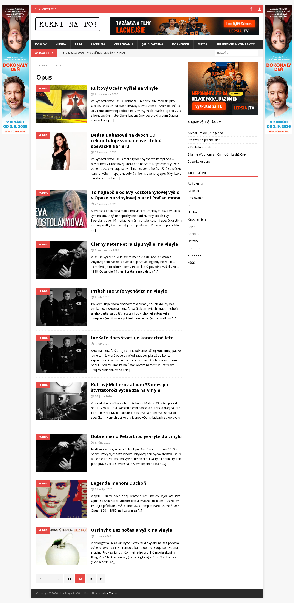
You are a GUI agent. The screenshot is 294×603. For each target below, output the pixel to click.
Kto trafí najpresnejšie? (204, 140)
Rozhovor (180, 44)
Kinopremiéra (197, 219)
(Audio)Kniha (152, 44)
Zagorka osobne (199, 161)
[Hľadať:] (236, 52)
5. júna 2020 (102, 442)
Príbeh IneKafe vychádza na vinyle (129, 291)
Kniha (191, 227)
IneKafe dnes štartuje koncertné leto (132, 338)
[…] (112, 120)
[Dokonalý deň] (278, 132)
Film (78, 44)
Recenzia (98, 44)
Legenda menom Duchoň (118, 483)
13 (91, 579)
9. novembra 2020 (106, 94)
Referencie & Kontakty (235, 44)
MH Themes (111, 593)
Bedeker (193, 191)
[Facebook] (251, 9)
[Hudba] (61, 104)
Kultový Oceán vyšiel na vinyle (124, 88)
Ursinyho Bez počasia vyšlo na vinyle (131, 530)
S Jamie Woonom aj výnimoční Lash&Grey (217, 154)
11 (69, 579)
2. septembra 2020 (107, 250)
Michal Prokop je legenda (205, 133)
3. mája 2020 (103, 536)
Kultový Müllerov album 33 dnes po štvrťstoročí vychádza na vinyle (129, 387)
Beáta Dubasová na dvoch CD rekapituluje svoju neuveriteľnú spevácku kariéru (126, 140)
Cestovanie (123, 44)
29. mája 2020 (103, 489)
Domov (41, 44)
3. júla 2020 (102, 344)
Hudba (61, 44)
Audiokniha (195, 183)
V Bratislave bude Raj (202, 147)
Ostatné (193, 241)
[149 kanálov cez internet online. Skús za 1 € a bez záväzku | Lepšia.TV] (184, 33)
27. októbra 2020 (105, 204)
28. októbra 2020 (105, 152)
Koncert (193, 234)
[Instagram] (259, 9)
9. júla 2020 (102, 297)
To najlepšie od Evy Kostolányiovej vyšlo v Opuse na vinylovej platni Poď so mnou (136, 195)
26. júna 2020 (103, 396)
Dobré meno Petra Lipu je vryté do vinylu (136, 436)
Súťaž (202, 44)
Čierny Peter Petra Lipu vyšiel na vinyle (134, 244)
